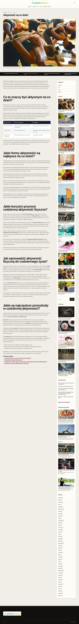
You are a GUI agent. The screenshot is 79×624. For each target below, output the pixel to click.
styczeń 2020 (60, 590)
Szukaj (72, 299)
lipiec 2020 (60, 577)
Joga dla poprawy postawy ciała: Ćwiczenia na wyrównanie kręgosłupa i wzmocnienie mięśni (65, 420)
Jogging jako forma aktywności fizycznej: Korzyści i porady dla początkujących (65, 318)
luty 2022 (59, 534)
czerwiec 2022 (60, 527)
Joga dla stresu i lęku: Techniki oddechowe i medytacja (17, 363)
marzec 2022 (60, 531)
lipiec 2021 (60, 549)
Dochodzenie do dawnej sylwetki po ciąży (14, 360)
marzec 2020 (60, 586)
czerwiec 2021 (60, 552)
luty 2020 (59, 588)
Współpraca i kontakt (47, 6)
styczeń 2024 (60, 513)
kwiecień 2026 (60, 497)
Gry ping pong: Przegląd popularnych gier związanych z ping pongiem (65, 332)
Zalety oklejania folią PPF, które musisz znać (65, 386)
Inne (37, 6)
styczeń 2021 (60, 563)
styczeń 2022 (60, 536)
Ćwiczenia (30, 6)
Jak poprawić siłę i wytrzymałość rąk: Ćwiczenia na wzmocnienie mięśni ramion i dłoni (66, 487)
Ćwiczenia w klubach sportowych (63, 222)
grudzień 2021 (60, 538)
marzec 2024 (60, 511)
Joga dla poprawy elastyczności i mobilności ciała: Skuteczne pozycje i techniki (65, 139)
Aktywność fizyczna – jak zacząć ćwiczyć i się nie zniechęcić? (18, 358)
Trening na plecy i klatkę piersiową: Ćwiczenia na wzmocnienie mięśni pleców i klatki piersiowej (26, 361)
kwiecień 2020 (60, 584)
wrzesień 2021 (60, 545)
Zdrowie (34, 6)
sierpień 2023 (60, 515)
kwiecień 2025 (60, 502)
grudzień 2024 (60, 506)
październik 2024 (61, 508)
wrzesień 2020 (60, 572)
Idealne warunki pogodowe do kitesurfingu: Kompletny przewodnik (65, 209)
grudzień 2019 (60, 593)
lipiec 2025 (60, 499)
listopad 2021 (60, 540)
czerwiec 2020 (60, 579)
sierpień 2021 (60, 547)
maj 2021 (59, 554)
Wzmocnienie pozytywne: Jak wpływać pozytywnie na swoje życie (64, 436)
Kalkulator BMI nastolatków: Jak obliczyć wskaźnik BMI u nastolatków (65, 375)
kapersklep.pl (60, 441)
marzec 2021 (60, 559)
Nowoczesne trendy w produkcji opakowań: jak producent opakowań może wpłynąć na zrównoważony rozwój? (66, 393)
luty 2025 (59, 504)
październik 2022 (61, 520)
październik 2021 (61, 543)
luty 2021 (59, 561)
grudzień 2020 (60, 565)
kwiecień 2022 (60, 529)
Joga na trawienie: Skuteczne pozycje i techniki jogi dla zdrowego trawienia (66, 250)
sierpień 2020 (60, 575)
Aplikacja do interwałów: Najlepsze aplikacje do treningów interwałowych (66, 346)
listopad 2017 (60, 595)
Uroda (41, 6)
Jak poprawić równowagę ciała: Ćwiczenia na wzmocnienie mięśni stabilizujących (65, 125)
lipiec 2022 (60, 524)
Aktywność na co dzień (62, 279)
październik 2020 (61, 570)
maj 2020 (59, 581)
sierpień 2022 (60, 522)
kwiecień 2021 (60, 556)
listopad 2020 (60, 568)
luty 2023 (59, 518)
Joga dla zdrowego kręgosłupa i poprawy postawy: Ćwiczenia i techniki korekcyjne (65, 266)
